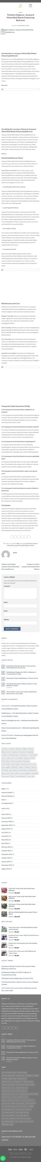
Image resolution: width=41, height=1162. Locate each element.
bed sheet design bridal (8, 1075)
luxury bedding (6, 767)
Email (6, 611)
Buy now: (4, 85)
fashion (33, 758)
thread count (5, 776)
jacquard (17, 545)
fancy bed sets (21, 1103)
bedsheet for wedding (32, 1075)
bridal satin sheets (23, 1097)
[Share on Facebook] (15, 536)
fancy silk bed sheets (7, 1121)
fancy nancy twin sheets (23, 1118)
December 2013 (6, 865)
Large (16, 1121)
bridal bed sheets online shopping (29, 1094)
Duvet (16, 1100)
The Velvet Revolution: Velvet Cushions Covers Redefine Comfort (21, 684)
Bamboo (18, 749)
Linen (29, 764)
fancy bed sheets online (8, 1109)
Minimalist (14, 767)
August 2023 (5, 829)
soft (8, 773)
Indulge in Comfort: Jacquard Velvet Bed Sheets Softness (31, 566)
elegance (26, 758)
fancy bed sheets (30, 1103)
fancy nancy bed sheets (8, 1115)
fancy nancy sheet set (22, 1115)
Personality (5, 770)
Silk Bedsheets (33, 770)
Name (6, 602)
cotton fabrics (33, 755)
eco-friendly (19, 758)
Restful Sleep (23, 770)
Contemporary (24, 755)
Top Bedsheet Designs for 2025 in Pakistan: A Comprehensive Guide (21, 673)
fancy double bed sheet (22, 1112)
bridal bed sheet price (22, 1088)
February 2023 (6, 847)
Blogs (20, 12)
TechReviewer (5, 713)
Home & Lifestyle (7, 796)
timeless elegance (25, 545)
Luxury (34, 764)
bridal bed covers (22, 1078)
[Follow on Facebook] (3, 1027)
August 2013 (5, 869)
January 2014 (5, 861)
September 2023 (6, 825)
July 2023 (4, 832)
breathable (30, 752)
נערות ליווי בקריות (6, 735)
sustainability (34, 773)
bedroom (31, 749)
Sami (27, 25)
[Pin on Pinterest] (25, 536)
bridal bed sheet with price (9, 1097)
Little (26, 1121)
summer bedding (24, 773)
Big (15, 1078)
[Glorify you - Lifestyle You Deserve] (20, 5)
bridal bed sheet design (8, 1084)
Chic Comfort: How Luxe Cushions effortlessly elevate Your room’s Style (21, 692)
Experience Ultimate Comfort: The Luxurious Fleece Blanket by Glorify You (21, 667)
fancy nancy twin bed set (8, 1118)
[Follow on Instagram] (6, 1027)
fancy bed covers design (8, 1103)
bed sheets (29, 543)
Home (16, 1153)
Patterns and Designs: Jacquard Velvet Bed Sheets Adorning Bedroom (10, 566)
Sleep (3, 773)
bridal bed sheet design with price (25, 1084)
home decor (26, 761)
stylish (16, 773)
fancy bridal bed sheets (8, 1112)
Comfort (4, 755)
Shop (29, 1153)
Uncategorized (6, 803)
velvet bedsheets (20, 776)
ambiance (12, 749)
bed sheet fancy (20, 1075)
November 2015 (6, 854)
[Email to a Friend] (22, 536)
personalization (14, 770)
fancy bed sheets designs (9, 1106)
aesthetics (5, 749)
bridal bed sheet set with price (10, 1094)
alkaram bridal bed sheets (9, 1072)
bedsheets (15, 752)
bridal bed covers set (7, 1081)
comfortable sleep (13, 755)
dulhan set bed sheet (7, 1100)
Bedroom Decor (6, 752)
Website (6, 619)
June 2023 (4, 836)
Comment (7, 586)
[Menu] (2, 5)
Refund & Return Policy (18, 1154)
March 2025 (5, 814)
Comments (9, 687)
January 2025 (5, 818)
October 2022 (6, 850)
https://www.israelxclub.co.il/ (11, 728)
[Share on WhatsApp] (11, 536)
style (11, 773)
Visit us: (4, 153)
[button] (3, 1158)
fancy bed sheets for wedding (25, 1106)
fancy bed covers (29, 1100)
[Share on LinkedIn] (29, 536)
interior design (15, 764)
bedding (25, 749)
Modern (21, 767)
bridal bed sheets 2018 (8, 1091)
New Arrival (23, 1153)
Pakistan (27, 767)
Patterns (34, 767)
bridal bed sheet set (21, 1091)
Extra (21, 1100)
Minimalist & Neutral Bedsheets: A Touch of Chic (22, 678)
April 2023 (4, 843)
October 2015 (6, 858)
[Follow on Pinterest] (16, 1027)
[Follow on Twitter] (10, 1027)
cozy (3, 758)
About (11, 1153)
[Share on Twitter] (18, 536)
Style (3, 800)
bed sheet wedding (7, 1078)
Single (11, 1124)
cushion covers (10, 758)
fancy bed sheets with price (23, 1109)
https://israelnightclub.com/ (10, 720)
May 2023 (4, 840)
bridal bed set (18, 1081)
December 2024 (6, 821)
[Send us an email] (13, 1027)
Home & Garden (6, 792)
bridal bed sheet (28, 1081)
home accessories (16, 761)
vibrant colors (30, 776)
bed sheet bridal (22, 1072)
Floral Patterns (6, 761)
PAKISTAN (5, 1124)
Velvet (32, 545)
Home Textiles (6, 764)
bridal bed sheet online (8, 1088)
